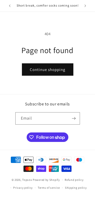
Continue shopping (47, 69)
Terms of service (49, 187)
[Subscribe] (74, 118)
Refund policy (74, 180)
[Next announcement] (85, 6)
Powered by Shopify (46, 180)
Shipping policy (76, 187)
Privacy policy (23, 187)
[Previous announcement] (10, 6)
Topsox (27, 180)
